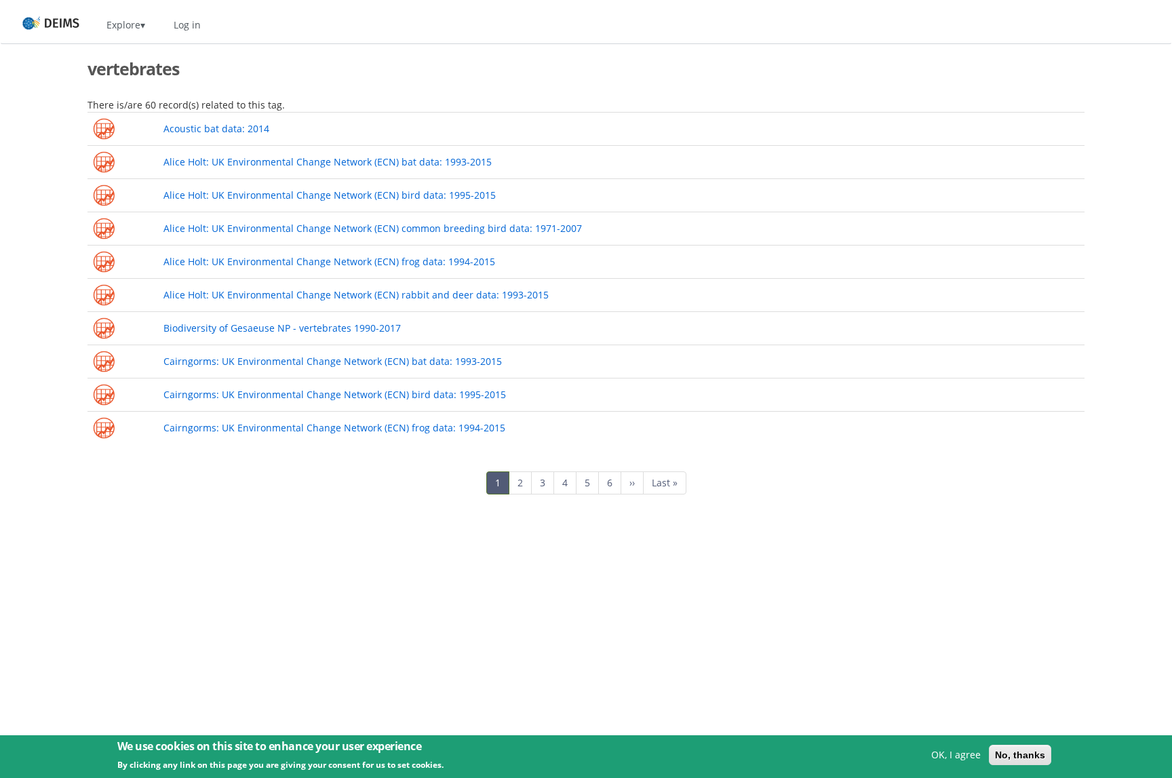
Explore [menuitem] (123, 24)
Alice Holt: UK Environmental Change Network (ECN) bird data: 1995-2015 (329, 195)
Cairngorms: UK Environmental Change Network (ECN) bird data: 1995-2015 (334, 394)
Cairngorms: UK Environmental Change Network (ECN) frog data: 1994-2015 (334, 427)
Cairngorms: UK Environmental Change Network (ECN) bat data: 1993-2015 (332, 361)
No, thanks (1020, 755)
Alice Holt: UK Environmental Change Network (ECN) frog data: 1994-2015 (329, 261)
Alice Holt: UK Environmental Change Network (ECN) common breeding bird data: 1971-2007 (372, 228)
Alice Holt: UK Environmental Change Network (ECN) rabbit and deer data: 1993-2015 (356, 294)
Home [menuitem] (38, 24)
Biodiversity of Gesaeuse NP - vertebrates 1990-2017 (282, 328)
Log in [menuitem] (187, 24)
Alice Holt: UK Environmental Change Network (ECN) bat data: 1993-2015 (327, 161)
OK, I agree (956, 754)
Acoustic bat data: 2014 (216, 128)
